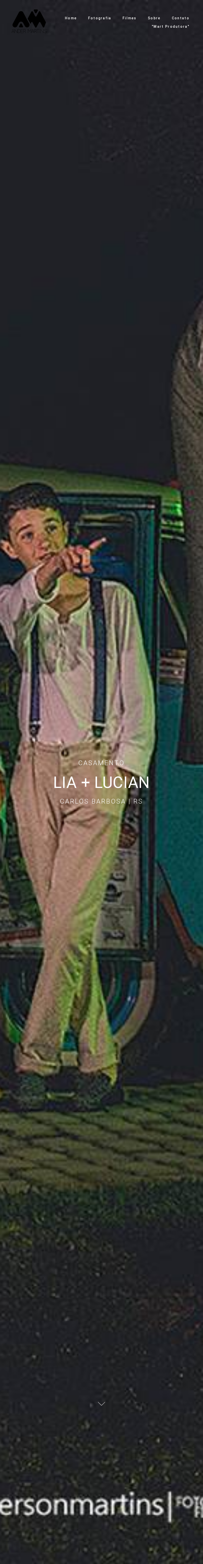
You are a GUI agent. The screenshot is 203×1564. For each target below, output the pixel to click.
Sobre (154, 18)
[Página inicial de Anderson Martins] (29, 22)
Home (71, 18)
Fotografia (99, 18)
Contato (180, 18)
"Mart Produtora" (170, 26)
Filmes (130, 18)
